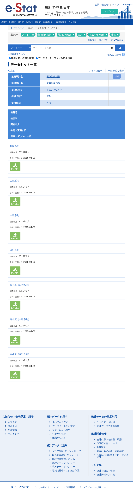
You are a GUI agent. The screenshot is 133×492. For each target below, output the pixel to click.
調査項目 (101, 447)
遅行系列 (14, 250)
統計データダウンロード (64, 463)
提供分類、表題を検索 (22, 58)
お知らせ (12, 422)
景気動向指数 (53, 76)
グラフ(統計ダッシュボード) (66, 451)
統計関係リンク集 (106, 474)
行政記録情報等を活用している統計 (112, 456)
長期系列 (14, 146)
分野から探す (59, 434)
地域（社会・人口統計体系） (67, 470)
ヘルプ (115, 4)
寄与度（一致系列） (20, 319)
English (127, 4)
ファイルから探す (61, 430)
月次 (49, 103)
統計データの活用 (25, 22)
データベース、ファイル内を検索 (55, 58)
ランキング (13, 434)
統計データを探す (8, 22)
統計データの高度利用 (44, 22)
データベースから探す (63, 426)
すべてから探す (60, 422)
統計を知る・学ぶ (106, 471)
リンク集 (72, 22)
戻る (12, 71)
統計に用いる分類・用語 (109, 439)
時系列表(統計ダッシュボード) (67, 455)
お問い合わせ (102, 4)
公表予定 (12, 426)
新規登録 (126, 11)
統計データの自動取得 (108, 426)
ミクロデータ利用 (106, 422)
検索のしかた (114, 54)
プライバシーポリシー (94, 487)
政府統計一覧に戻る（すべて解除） (106, 40)
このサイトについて (48, 487)
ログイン (109, 11)
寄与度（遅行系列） (20, 354)
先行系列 (14, 180)
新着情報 (12, 430)
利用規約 (70, 487)
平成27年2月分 (54, 89)
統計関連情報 (61, 22)
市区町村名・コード (107, 443)
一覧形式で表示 (116, 70)
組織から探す (59, 438)
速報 (49, 96)
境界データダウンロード (64, 466)
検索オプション (17, 54)
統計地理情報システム (63, 459)
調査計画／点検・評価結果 (110, 451)
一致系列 (14, 215)
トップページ (17, 28)
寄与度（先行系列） (20, 284)
